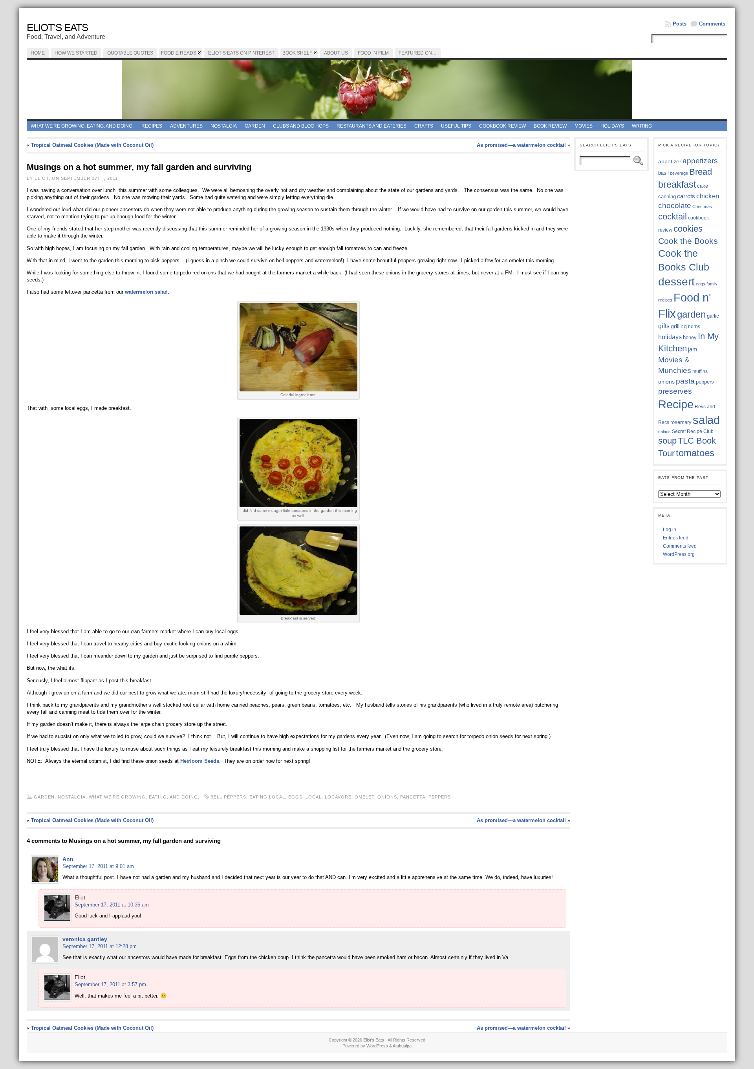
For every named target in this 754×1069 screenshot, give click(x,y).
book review (550, 126)
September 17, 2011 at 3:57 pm (110, 984)
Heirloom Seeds (199, 761)
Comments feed (680, 546)
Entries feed (675, 538)
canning (667, 196)
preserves (675, 391)
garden (691, 314)
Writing (642, 126)
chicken (707, 196)
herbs (694, 326)
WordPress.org (679, 554)
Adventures (186, 126)
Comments (712, 24)
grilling (679, 326)
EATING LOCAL (267, 797)
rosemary (681, 422)
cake (702, 186)
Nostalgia (223, 126)
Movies (584, 126)
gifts (664, 325)
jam (692, 349)
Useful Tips (456, 126)
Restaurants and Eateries (371, 126)
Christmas (702, 206)
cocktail (672, 216)
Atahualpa (402, 1045)
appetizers (700, 161)
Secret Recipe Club (693, 431)
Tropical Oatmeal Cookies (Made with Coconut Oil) (92, 145)
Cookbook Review (502, 126)
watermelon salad (146, 292)
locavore (338, 797)
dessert (676, 282)
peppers (439, 797)
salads (664, 431)
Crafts (423, 126)
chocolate (674, 205)
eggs (295, 797)
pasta (685, 381)
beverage (679, 173)
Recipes (151, 126)
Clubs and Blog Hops (301, 126)
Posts (679, 24)
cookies (688, 229)
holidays (670, 337)
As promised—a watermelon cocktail (521, 145)
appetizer (669, 161)
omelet (364, 797)
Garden (255, 126)
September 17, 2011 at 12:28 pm (99, 946)
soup (667, 441)
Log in (669, 529)
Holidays (612, 126)
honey (690, 337)
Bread (700, 172)
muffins (700, 371)
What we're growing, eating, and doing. (82, 126)
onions (387, 797)
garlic (713, 316)
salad (706, 420)
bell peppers (228, 797)
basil (663, 173)
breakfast (677, 184)
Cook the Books (688, 240)
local (314, 797)
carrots (686, 196)
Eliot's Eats (57, 27)
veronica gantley (84, 939)
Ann (67, 859)
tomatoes (695, 453)
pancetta (412, 797)
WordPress (377, 1045)
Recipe (676, 404)
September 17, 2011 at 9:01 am (98, 866)
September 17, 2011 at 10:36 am (112, 905)
